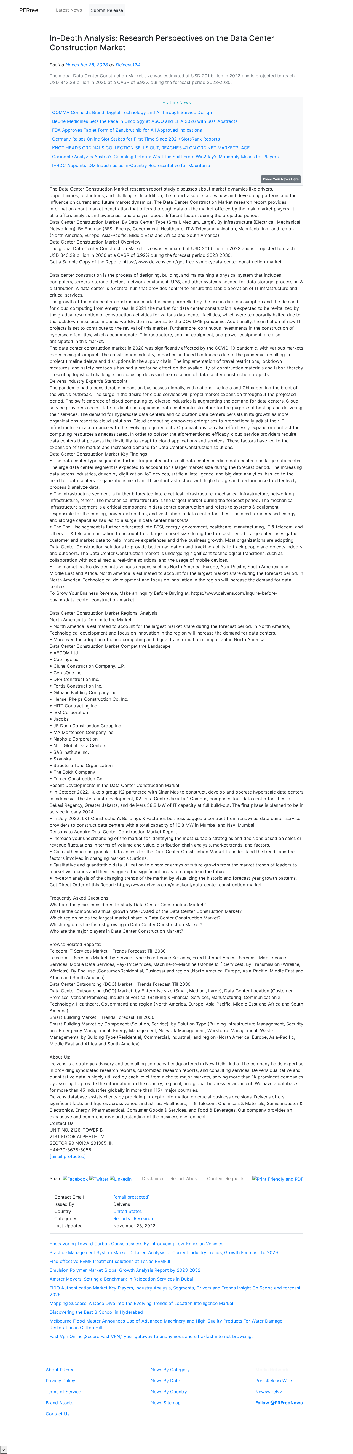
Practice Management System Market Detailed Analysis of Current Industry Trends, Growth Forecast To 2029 (164, 1252)
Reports (121, 1218)
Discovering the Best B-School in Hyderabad (96, 1312)
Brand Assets (59, 1402)
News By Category (170, 1369)
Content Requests (225, 1178)
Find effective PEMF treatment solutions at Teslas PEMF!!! (110, 1261)
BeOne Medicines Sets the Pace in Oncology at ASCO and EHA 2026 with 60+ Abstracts (144, 121)
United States (127, 1211)
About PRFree (60, 1369)
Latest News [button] (69, 10)
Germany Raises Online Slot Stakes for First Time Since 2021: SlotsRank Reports (136, 139)
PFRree (28, 10)
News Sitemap (166, 1402)
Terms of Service (63, 1391)
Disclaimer (153, 1178)
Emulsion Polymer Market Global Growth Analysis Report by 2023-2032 (125, 1270)
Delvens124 (128, 64)
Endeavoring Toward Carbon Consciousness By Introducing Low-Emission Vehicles (136, 1243)
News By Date (165, 1380)
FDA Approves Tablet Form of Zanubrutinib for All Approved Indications (127, 130)
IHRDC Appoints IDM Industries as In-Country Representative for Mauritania (131, 165)
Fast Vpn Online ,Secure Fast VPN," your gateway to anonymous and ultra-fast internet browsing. (151, 1336)
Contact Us (57, 1413)
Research (143, 1218)
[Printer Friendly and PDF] (277, 1178)
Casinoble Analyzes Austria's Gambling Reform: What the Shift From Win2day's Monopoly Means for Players (165, 156)
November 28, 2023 (87, 64)
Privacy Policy (60, 1380)
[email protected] (68, 1156)
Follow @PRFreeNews (279, 1402)
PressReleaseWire (273, 1380)
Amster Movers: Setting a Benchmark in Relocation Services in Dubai (121, 1279)
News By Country (169, 1391)
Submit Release (107, 10)
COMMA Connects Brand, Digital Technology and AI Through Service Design (132, 112)
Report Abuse (184, 1178)
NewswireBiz (268, 1391)
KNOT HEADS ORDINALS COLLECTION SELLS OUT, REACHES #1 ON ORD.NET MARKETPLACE (151, 147)
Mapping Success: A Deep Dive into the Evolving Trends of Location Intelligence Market (142, 1303)
